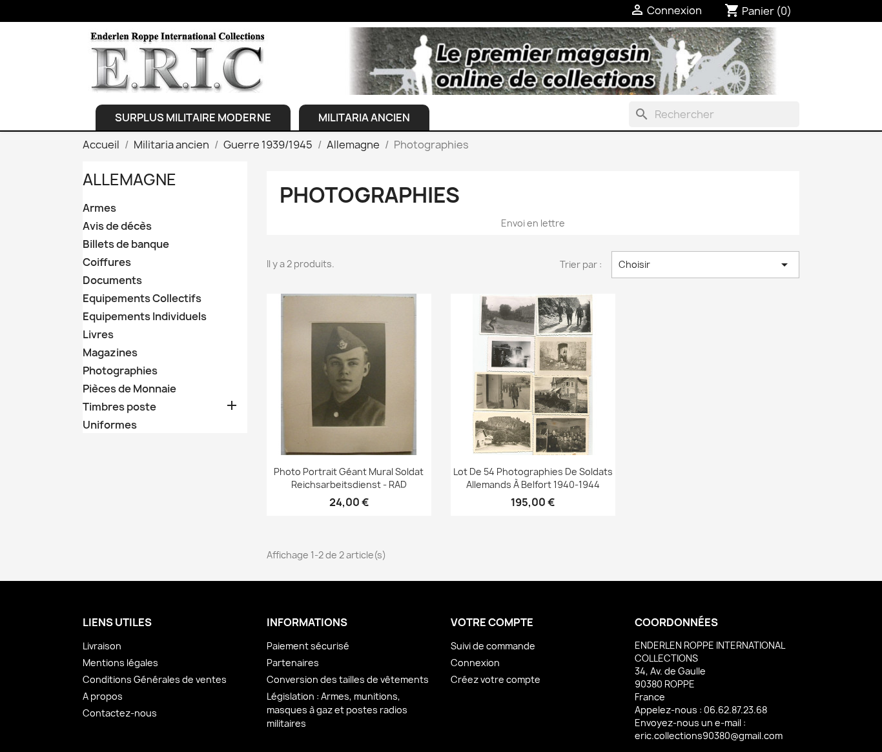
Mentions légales (120, 662)
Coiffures (107, 262)
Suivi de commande (493, 646)
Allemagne (129, 179)
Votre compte (492, 622)
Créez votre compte (495, 679)
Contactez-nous (120, 713)
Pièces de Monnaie (129, 389)
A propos (103, 696)
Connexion (475, 662)
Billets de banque (126, 244)
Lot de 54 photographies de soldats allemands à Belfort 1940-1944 (533, 478)
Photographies (120, 371)
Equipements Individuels (145, 316)
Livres (98, 334)
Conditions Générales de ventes (155, 679)
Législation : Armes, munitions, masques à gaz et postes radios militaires (337, 709)
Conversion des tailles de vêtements (348, 679)
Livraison (102, 646)
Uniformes (110, 425)
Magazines (110, 353)
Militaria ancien (364, 117)
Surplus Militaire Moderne (193, 117)
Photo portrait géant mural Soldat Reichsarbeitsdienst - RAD (349, 478)
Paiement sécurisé (308, 646)
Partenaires (293, 662)
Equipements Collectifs (142, 298)
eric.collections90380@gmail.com (709, 735)
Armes (99, 208)
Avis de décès (117, 226)
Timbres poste (119, 407)
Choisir (705, 264)
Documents (112, 280)
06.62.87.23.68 (735, 710)
